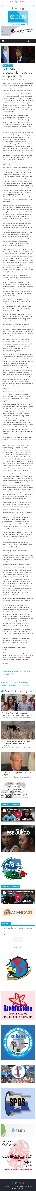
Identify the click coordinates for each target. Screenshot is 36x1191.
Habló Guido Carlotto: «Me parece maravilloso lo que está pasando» (15, 683)
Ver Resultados (18, 947)
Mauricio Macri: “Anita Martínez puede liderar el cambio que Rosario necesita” (17, 714)
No (4, 935)
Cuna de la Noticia (19, 79)
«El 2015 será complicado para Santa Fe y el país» (17, 774)
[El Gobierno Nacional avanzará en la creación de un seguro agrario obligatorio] (18, 722)
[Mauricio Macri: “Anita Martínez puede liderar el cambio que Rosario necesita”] (18, 696)
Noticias (5, 65)
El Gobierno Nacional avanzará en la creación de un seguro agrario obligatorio (16, 743)
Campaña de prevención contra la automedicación (15, 672)
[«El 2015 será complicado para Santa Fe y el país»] (18, 753)
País (11, 65)
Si (4, 932)
